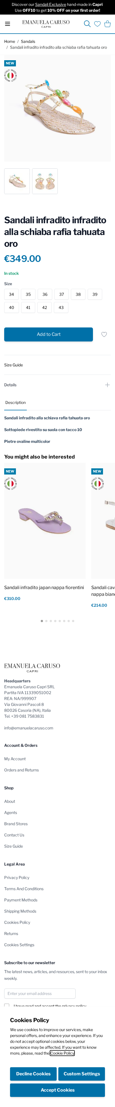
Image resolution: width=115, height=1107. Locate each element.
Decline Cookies (33, 1073)
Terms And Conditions (24, 888)
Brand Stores (16, 823)
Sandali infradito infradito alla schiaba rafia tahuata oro (58, 47)
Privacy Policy (16, 877)
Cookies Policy (17, 922)
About (9, 801)
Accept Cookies (58, 1090)
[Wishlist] (97, 23)
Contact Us (14, 834)
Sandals (28, 41)
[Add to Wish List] (104, 334)
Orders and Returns (21, 770)
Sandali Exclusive (50, 4)
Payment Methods (20, 899)
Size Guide (13, 846)
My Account (15, 758)
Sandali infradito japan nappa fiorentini (44, 587)
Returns (11, 933)
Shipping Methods (20, 911)
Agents (10, 812)
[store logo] (46, 24)
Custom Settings (82, 1073)
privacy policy (74, 1006)
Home (9, 41)
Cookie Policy (62, 1053)
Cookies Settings (19, 944)
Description (15, 402)
